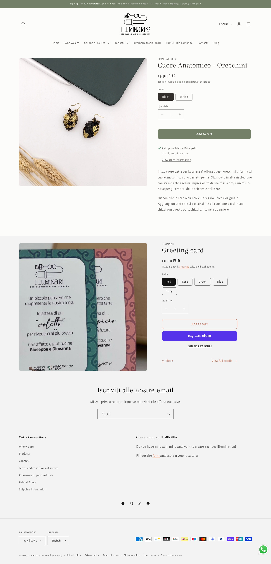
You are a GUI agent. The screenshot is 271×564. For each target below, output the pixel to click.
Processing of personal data (36, 475)
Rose (185, 281)
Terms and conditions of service (38, 467)
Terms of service (111, 555)
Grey (169, 291)
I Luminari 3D (34, 555)
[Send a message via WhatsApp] (263, 549)
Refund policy (74, 555)
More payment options (200, 346)
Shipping (180, 82)
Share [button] (169, 360)
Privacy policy (92, 555)
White (184, 96)
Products (24, 453)
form (156, 455)
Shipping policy (132, 555)
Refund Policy (27, 482)
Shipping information (32, 489)
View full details (222, 360)
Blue (220, 281)
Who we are (26, 446)
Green (203, 281)
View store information (176, 159)
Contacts (24, 460)
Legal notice (150, 555)
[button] (23, 24)
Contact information (171, 555)
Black (165, 96)
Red (168, 281)
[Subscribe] (168, 414)
